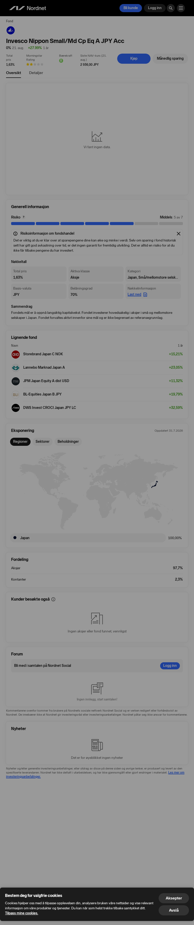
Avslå (174, 910)
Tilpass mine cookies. (21, 913)
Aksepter (174, 898)
